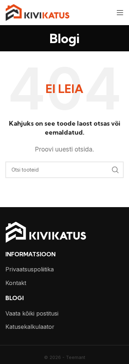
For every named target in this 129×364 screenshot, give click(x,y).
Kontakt (15, 282)
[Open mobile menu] (120, 12)
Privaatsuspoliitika (29, 269)
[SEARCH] (115, 170)
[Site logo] (37, 11)
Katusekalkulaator (29, 326)
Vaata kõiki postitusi (31, 313)
